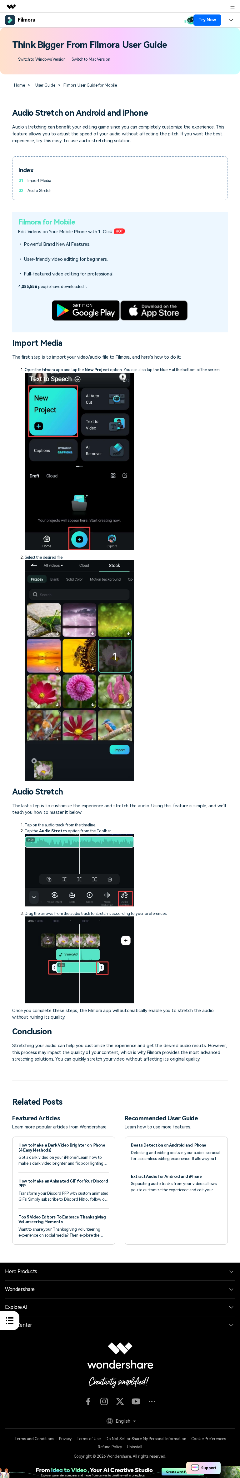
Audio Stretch (40, 190)
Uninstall (134, 1447)
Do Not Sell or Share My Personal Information (146, 1439)
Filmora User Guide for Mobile (90, 85)
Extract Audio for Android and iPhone (166, 1176)
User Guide (45, 85)
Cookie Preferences (208, 1439)
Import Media (39, 180)
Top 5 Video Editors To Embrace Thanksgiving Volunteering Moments (62, 1219)
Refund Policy (110, 1447)
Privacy (65, 1439)
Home (19, 85)
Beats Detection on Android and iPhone (168, 1145)
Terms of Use (89, 1439)
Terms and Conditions (34, 1439)
